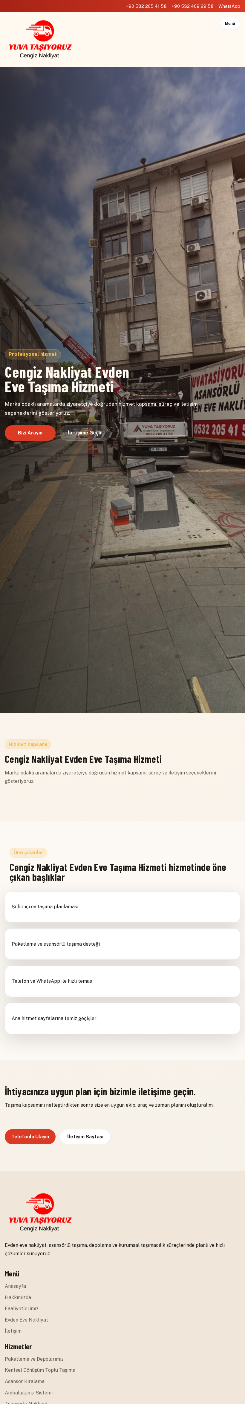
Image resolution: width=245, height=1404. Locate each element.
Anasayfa (15, 1286)
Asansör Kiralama (25, 1381)
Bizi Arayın (30, 433)
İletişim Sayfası (85, 1137)
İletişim (13, 1331)
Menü (230, 23)
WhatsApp (229, 6)
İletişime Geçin (85, 433)
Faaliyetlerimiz (22, 1308)
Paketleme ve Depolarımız (34, 1359)
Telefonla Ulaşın (30, 1137)
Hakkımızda (18, 1297)
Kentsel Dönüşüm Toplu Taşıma (40, 1370)
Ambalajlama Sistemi (29, 1393)
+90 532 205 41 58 (146, 6)
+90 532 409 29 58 (193, 6)
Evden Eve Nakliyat (26, 1320)
